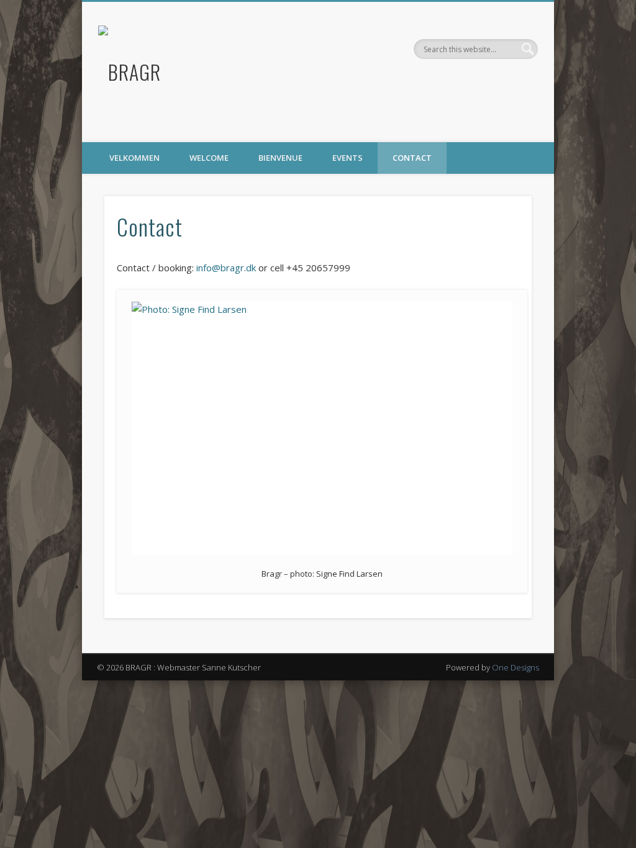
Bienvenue (280, 157)
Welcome (209, 157)
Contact (412, 157)
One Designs (515, 667)
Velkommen (134, 157)
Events (347, 157)
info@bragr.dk (226, 267)
